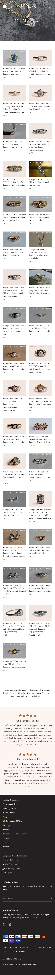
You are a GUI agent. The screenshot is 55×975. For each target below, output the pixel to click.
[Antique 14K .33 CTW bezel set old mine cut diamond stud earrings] (14, 131)
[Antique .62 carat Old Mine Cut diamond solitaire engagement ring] (40, 461)
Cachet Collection (10, 860)
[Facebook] (4, 924)
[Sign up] (51, 898)
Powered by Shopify (29, 964)
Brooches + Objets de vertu (14, 834)
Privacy (49, 947)
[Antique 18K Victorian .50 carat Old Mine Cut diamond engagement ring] (14, 651)
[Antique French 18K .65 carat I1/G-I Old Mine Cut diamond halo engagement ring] (40, 388)
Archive (6, 847)
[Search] (10, 7)
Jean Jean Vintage (15, 964)
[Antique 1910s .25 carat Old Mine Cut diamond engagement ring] (40, 204)
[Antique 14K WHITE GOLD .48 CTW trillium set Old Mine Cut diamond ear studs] (14, 575)
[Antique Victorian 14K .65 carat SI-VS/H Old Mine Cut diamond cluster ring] (40, 93)
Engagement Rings (10, 804)
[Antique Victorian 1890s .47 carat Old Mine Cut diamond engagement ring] (40, 575)
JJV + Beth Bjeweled (11, 869)
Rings (5, 817)
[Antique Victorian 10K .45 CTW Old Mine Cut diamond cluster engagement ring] (14, 388)
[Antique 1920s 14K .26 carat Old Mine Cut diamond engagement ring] (40, 315)
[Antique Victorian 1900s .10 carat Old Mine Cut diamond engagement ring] (14, 426)
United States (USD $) (11, 959)
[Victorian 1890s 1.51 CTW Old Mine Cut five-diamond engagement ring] (14, 169)
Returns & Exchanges (37, 947)
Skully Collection (10, 864)
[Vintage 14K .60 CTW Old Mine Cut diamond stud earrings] (40, 169)
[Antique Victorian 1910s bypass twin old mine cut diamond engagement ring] (14, 353)
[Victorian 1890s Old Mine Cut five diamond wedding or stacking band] (14, 204)
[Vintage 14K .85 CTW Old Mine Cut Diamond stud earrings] (14, 499)
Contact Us (7, 947)
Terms (5, 951)
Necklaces (7, 830)
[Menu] (4, 6)
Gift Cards (7, 873)
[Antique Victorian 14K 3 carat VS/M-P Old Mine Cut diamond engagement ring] (14, 461)
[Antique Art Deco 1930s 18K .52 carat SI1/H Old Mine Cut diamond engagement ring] (40, 613)
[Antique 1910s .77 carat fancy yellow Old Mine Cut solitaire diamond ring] (40, 277)
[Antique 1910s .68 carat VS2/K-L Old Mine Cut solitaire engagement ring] (40, 58)
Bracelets (6, 842)
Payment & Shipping (20, 947)
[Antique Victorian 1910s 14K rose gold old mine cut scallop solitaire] (40, 537)
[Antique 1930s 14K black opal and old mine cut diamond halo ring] (14, 58)
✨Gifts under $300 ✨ (13, 821)
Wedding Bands (9, 808)
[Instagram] (10, 924)
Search (11, 951)
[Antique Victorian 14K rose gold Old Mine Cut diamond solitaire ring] (14, 239)
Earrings (6, 825)
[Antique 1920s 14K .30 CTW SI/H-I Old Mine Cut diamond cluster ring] (40, 353)
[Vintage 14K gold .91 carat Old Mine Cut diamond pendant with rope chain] (40, 239)
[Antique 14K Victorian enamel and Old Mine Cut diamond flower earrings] (40, 426)
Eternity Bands (9, 813)
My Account (20, 951)
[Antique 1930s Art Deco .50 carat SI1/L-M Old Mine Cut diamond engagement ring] (40, 131)
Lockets (6, 838)
